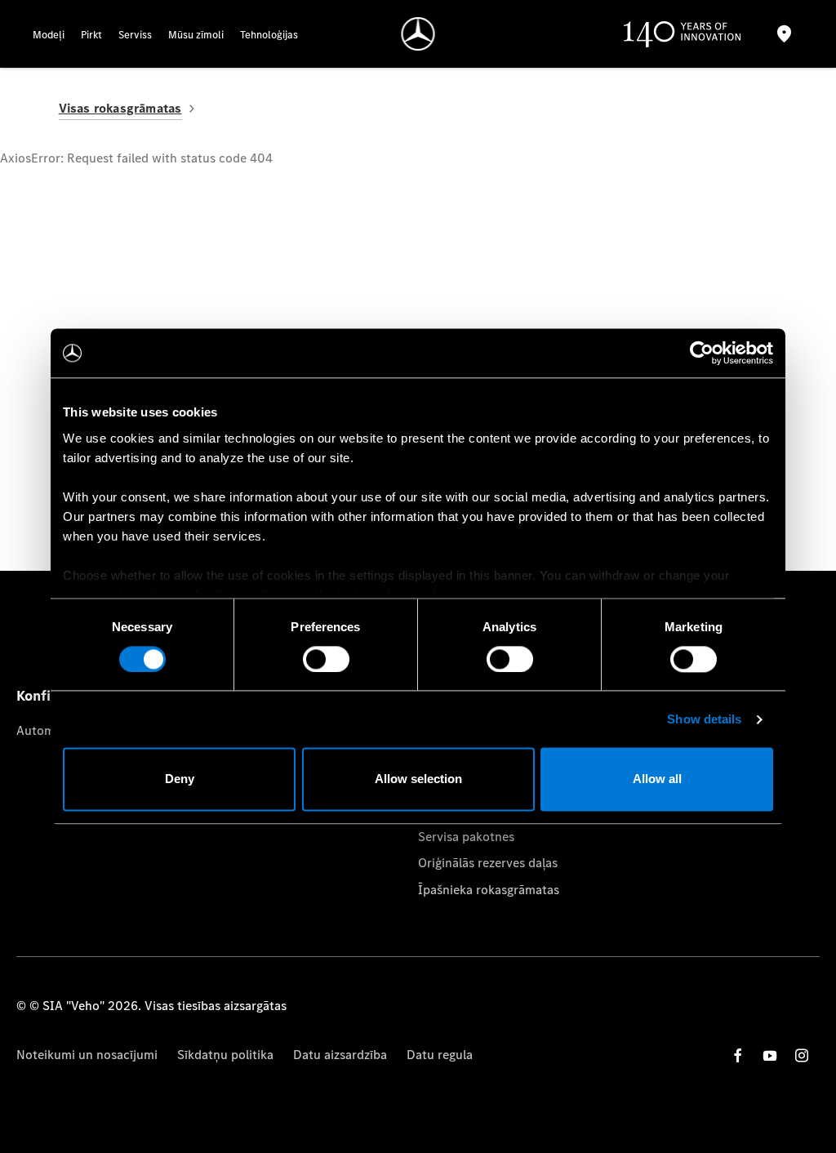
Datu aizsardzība (340, 1054)
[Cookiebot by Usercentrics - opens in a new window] (701, 353)
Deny (179, 779)
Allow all (657, 779)
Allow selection (418, 779)
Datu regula (440, 1054)
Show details (704, 719)
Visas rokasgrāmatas (120, 108)
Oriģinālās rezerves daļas (488, 862)
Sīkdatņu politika (225, 1054)
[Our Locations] (784, 34)
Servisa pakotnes (466, 836)
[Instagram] (802, 1055)
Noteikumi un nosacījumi (87, 1054)
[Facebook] (738, 1055)
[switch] (326, 659)
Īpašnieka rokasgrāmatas (488, 889)
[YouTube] (770, 1055)
